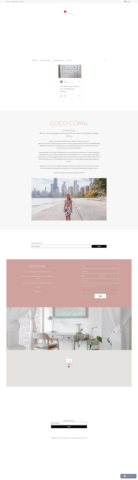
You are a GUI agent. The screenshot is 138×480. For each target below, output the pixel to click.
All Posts (34, 60)
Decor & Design (45, 60)
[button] (105, 60)
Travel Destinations (58, 60)
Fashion (69, 60)
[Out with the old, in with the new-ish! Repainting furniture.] (69, 71)
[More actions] (79, 82)
